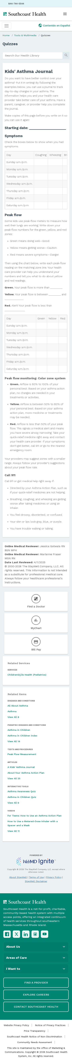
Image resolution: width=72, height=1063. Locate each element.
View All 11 (14, 831)
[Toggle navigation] (6, 25)
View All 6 (13, 802)
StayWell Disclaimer (36, 881)
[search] (33, 55)
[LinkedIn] (25, 934)
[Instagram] (35, 934)
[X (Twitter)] (16, 934)
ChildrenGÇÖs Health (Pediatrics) (27, 674)
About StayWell (18, 877)
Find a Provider (36, 982)
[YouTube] (44, 934)
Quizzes (45, 35)
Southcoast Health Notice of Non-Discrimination (34, 1036)
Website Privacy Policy (16, 1025)
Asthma (12, 711)
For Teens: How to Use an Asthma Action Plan (35, 815)
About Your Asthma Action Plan (26, 772)
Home (6, 35)
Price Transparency (34, 1031)
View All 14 (14, 741)
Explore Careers (36, 994)
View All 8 (13, 717)
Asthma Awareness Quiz (22, 791)
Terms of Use (36, 877)
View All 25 (14, 778)
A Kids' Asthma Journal (21, 767)
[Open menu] (65, 14)
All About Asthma (18, 705)
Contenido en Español (56, 25)
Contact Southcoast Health (36, 1006)
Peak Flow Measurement (22, 754)
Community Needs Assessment (34, 1042)
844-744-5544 (16, 3)
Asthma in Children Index (22, 735)
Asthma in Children (19, 730)
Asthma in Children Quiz (22, 797)
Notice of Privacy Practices (50, 1025)
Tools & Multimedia (25, 35)
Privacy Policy (53, 877)
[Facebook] (7, 934)
